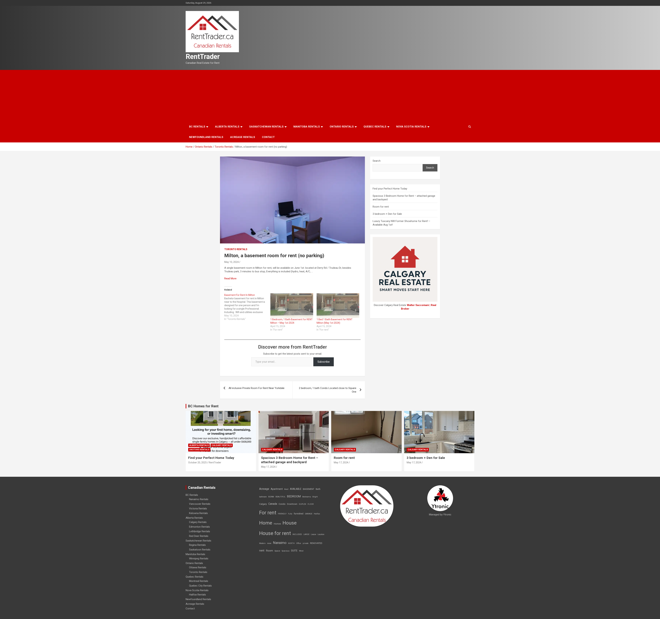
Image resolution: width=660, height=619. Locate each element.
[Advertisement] (330, 96)
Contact (268, 137)
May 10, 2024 (231, 262)
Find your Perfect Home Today (390, 188)
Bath (318, 489)
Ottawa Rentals (197, 567)
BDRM (271, 496)
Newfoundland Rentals (206, 137)
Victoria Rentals (198, 508)
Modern (262, 543)
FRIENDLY (282, 514)
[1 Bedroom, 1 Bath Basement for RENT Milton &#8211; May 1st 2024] (291, 305)
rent (261, 550)
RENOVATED (316, 543)
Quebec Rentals (375, 126)
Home (265, 523)
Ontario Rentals (342, 126)
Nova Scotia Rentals (411, 126)
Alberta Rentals (227, 126)
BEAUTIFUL (280, 497)
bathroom (263, 497)
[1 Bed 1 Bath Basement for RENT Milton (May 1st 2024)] (338, 305)
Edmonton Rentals (199, 526)
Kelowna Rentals (198, 513)
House (290, 523)
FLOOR (311, 504)
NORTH (291, 543)
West (301, 551)
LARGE (306, 534)
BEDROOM (294, 496)
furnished (298, 513)
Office (298, 543)
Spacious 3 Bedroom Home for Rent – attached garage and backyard (289, 460)
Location (321, 534)
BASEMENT (308, 489)
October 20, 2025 (197, 462)
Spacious (285, 551)
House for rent (275, 533)
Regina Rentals (197, 544)
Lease (313, 534)
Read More (230, 278)
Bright (315, 497)
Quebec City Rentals (200, 585)
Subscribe (323, 361)
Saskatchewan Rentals (266, 126)
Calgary (263, 504)
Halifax (317, 514)
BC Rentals (197, 126)
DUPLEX (302, 504)
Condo (282, 504)
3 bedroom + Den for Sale (387, 213)
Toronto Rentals (235, 249)
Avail (286, 489)
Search (377, 160)
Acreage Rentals (242, 137)
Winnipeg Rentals (198, 558)
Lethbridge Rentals (199, 531)
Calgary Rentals (222, 445)
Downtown (292, 504)
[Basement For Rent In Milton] (247, 307)
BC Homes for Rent (203, 406)
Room (269, 550)
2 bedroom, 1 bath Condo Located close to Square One (327, 390)
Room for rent (381, 206)
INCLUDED (297, 534)
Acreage (264, 488)
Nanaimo (280, 543)
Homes (277, 523)
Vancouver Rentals (199, 503)
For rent (267, 513)
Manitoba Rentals (306, 126)
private (306, 543)
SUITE (294, 550)
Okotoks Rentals (199, 449)
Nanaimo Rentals (198, 499)
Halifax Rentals (197, 594)
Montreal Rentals (198, 581)
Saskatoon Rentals (199, 549)
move (269, 543)
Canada (272, 503)
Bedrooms (306, 497)
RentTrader (203, 57)
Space (277, 551)
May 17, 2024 (268, 466)
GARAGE (308, 514)
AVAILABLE (295, 489)
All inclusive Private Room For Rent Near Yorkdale (256, 388)
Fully (290, 514)
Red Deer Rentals (198, 536)
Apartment (277, 489)
